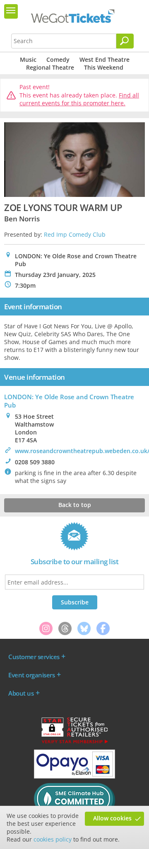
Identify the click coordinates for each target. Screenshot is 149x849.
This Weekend (103, 67)
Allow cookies (112, 818)
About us (21, 693)
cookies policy (53, 839)
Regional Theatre (50, 67)
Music (28, 59)
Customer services (34, 657)
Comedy (58, 59)
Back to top (74, 505)
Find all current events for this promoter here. (79, 99)
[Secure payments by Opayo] (74, 776)
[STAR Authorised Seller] (74, 743)
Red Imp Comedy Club (75, 234)
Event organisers (31, 675)
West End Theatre (104, 59)
